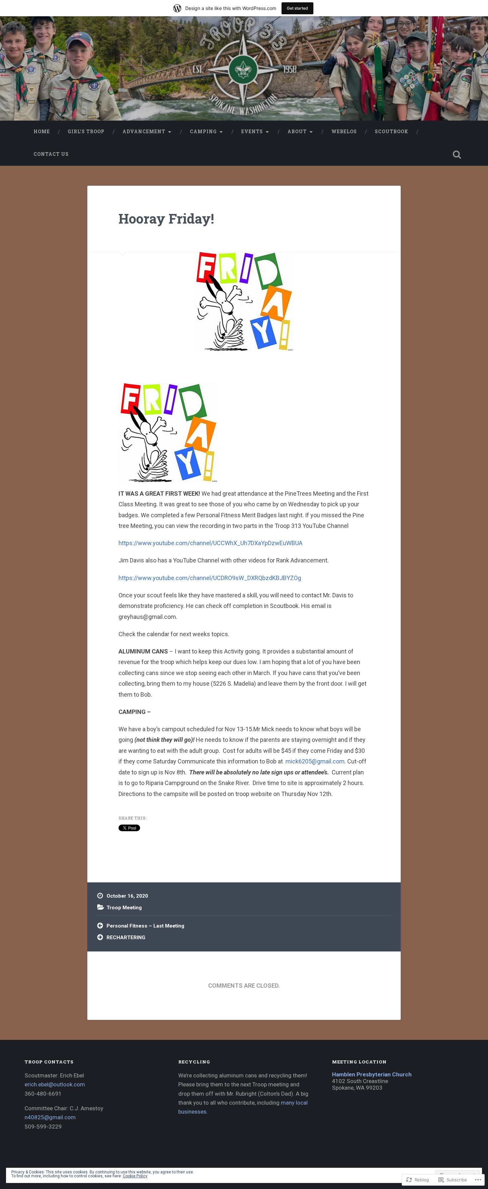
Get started (297, 8)
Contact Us (51, 154)
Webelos (344, 132)
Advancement (143, 132)
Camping (203, 132)
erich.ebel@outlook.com (55, 1084)
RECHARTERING (126, 938)
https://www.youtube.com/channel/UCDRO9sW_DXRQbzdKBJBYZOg (210, 577)
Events (252, 132)
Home (42, 132)
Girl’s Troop (86, 132)
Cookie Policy (135, 1176)
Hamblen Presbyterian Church (372, 1074)
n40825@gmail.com (50, 1117)
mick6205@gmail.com (315, 761)
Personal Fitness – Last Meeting (145, 926)
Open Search (457, 154)
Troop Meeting (124, 908)
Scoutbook (391, 132)
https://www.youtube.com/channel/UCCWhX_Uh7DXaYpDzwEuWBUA (210, 543)
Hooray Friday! (166, 218)
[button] (168, 433)
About (297, 132)
